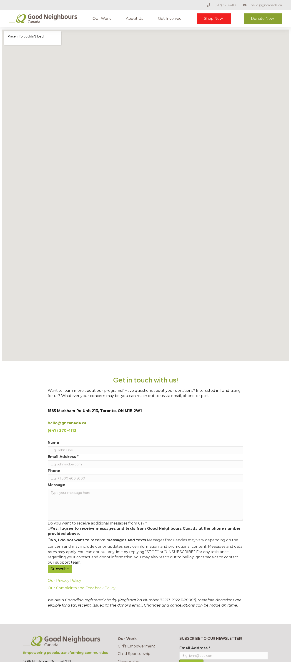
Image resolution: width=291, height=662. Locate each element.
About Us (134, 18)
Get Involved (170, 18)
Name (53, 442)
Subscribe (60, 569)
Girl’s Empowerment (136, 646)
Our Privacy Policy (64, 580)
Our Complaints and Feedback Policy (81, 588)
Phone (54, 471)
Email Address (63, 457)
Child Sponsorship (134, 654)
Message (56, 485)
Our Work (102, 18)
